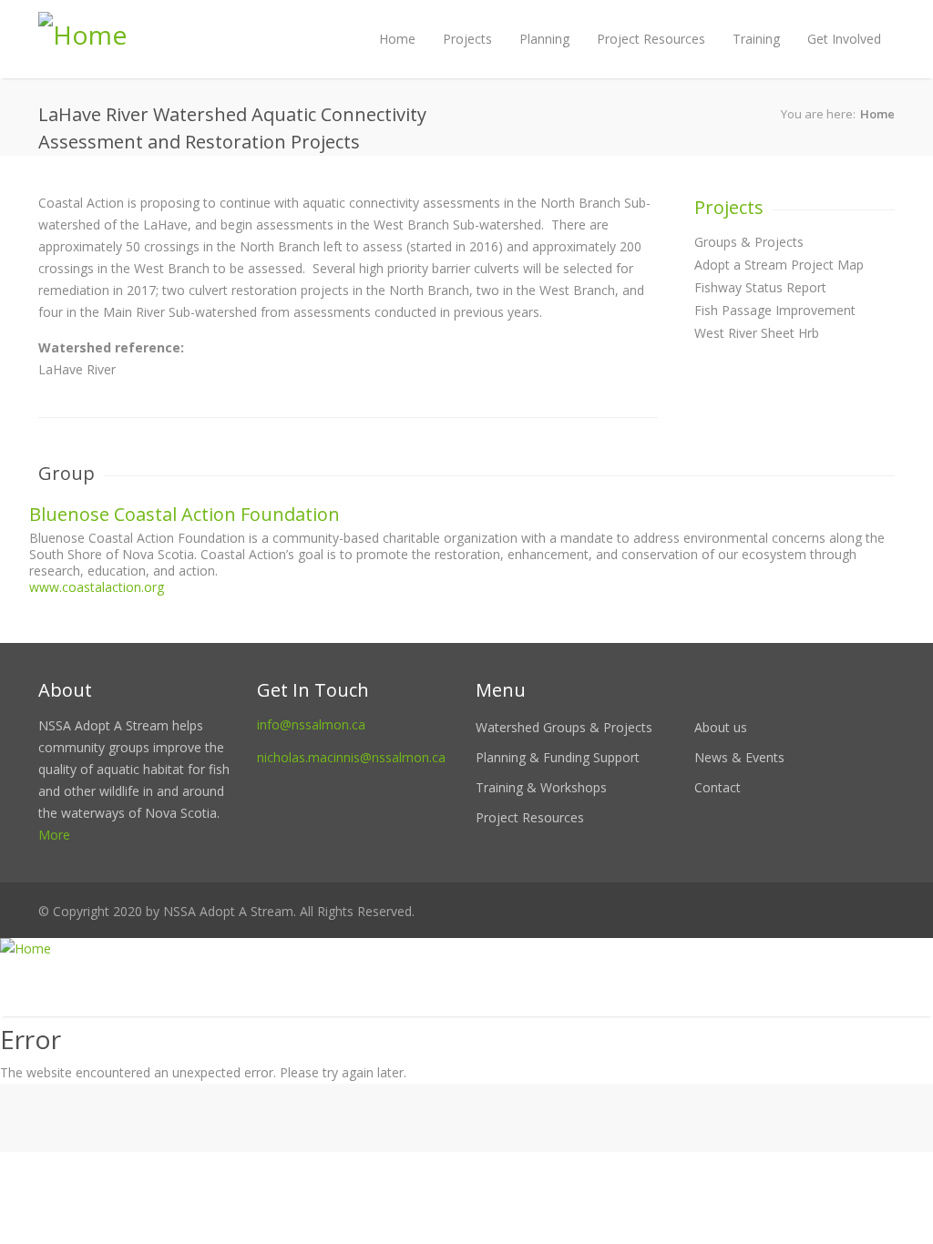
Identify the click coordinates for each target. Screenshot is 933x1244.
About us (720, 727)
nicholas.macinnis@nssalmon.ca (351, 757)
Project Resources (651, 38)
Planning (544, 38)
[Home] (466, 949)
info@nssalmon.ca (311, 724)
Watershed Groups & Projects (564, 727)
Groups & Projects (749, 241)
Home (397, 38)
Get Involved (844, 38)
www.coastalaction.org (96, 587)
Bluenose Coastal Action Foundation (184, 514)
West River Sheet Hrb (756, 333)
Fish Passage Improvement (775, 310)
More (54, 834)
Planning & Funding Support (558, 757)
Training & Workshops (541, 787)
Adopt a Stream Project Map (779, 264)
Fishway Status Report (760, 287)
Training (756, 38)
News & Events (739, 757)
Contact (717, 787)
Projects (467, 38)
